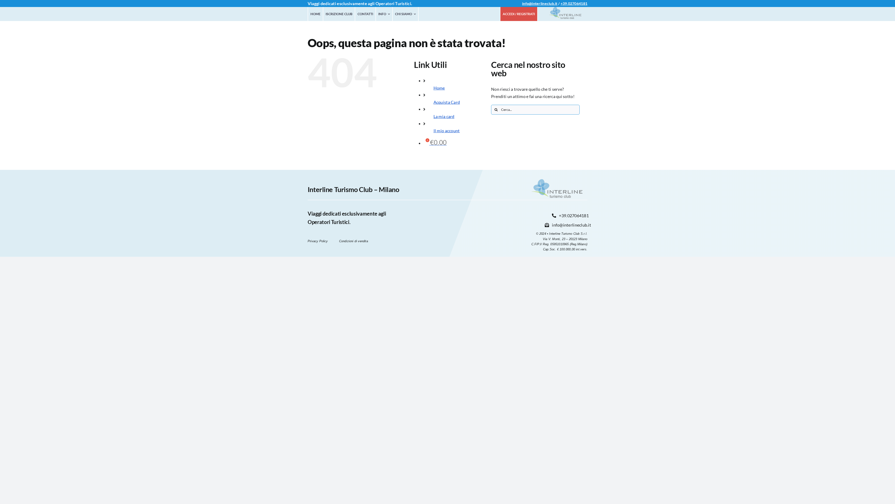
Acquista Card (447, 102)
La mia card (444, 116)
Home (439, 88)
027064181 (577, 3)
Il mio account (447, 130)
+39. (564, 3)
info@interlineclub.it (540, 3)
